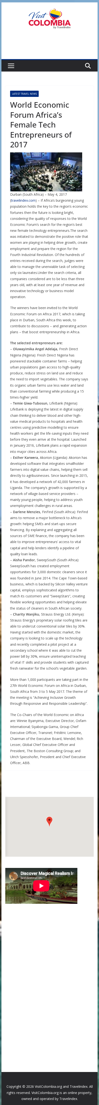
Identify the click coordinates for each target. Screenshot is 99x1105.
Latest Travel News (24, 93)
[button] (49, 822)
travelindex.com (23, 200)
